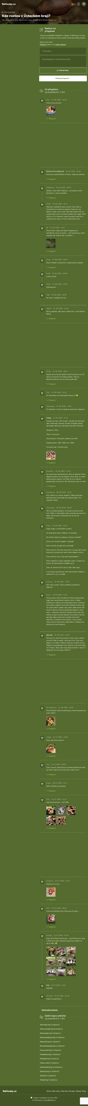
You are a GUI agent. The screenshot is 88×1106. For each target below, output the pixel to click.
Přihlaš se (43, 45)
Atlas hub (64, 1091)
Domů (49, 1091)
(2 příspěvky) (50, 1033)
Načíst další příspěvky (50, 1010)
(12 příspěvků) (50, 1042)
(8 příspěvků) (51, 1029)
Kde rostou (56, 1091)
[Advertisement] (19, 61)
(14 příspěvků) (49, 1071)
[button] (79, 4)
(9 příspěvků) (49, 1059)
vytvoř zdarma (60, 45)
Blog (84, 1091)
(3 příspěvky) (50, 1050)
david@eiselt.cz (50, 1100)
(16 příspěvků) (51, 1067)
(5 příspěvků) (50, 1025)
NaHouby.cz (9, 4)
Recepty (72, 1091)
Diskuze (78, 1091)
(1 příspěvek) (52, 1046)
